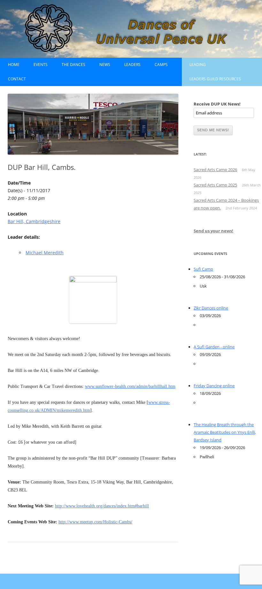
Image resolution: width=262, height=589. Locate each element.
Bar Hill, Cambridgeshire (34, 221)
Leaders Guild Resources (215, 79)
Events (41, 64)
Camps (161, 64)
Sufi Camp (203, 269)
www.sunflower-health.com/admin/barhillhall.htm (130, 386)
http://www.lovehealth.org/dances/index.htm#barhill (102, 506)
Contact (17, 79)
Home (13, 64)
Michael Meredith (45, 253)
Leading (197, 64)
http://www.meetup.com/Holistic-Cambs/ (95, 522)
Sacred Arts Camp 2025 (215, 185)
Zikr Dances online (211, 308)
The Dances (73, 64)
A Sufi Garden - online (214, 347)
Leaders (132, 64)
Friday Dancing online (214, 386)
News (104, 64)
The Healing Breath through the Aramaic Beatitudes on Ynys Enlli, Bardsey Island (225, 432)
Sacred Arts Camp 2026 (215, 169)
